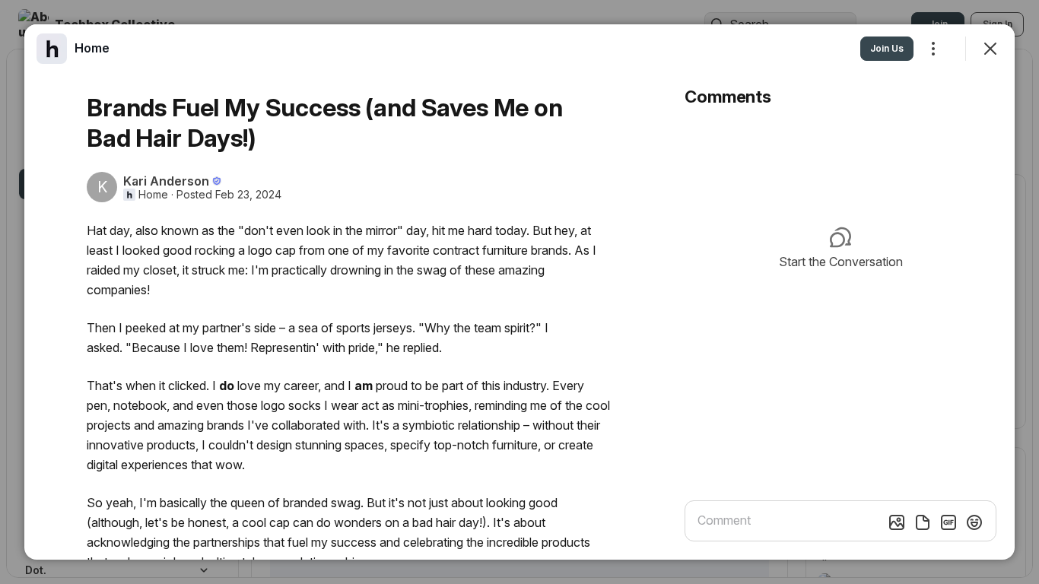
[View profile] (52, 48)
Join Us (887, 48)
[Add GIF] (948, 522)
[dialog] (519, 292)
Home (153, 195)
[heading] (92, 48)
